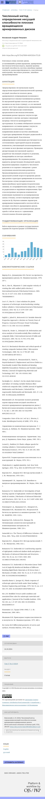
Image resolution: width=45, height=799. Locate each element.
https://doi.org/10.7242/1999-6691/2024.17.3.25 (23, 55)
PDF (7, 636)
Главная (6, 10)
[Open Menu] (2, 2)
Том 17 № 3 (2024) (25, 10)
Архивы (14, 10)
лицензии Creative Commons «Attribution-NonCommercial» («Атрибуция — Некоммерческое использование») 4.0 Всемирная (21, 702)
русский (6, 752)
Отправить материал (14, 762)
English (6, 749)
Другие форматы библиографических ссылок (22, 731)
